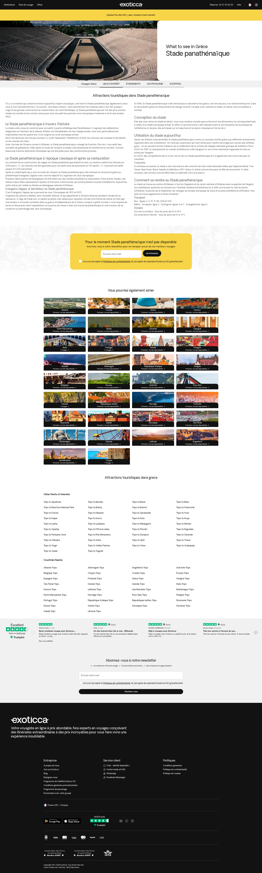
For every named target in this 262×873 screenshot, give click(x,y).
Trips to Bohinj (95, 507)
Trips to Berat (138, 502)
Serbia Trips (94, 605)
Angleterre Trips (140, 567)
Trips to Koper (51, 518)
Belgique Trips (51, 573)
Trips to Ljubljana (96, 523)
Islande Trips (138, 584)
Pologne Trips (183, 595)
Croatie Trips (138, 573)
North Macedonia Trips (55, 595)
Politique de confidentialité (116, 261)
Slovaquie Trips (139, 605)
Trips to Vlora (138, 545)
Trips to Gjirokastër (141, 513)
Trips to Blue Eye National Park (59, 507)
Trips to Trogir (50, 545)
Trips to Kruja (182, 518)
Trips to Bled (182, 502)
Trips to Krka (138, 518)
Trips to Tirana (183, 540)
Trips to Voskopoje (185, 545)
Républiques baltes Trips (144, 600)
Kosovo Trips (50, 589)
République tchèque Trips (100, 600)
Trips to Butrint (139, 507)
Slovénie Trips (183, 605)
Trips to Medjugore (141, 523)
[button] (152, 253)
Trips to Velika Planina (99, 545)
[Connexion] (256, 4)
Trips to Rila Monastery (99, 534)
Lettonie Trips (94, 589)
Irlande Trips (94, 584)
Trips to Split (138, 540)
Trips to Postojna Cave (55, 534)
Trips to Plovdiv (140, 529)
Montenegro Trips (185, 589)
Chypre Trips (94, 573)
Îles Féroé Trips (51, 584)
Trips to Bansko (95, 502)
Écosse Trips (182, 573)
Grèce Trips (138, 578)
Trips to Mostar (183, 523)
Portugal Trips (50, 600)
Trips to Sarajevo (140, 534)
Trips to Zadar (51, 551)
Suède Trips (49, 611)
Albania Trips (50, 567)
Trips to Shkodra (52, 540)
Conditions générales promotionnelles (60, 785)
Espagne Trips (51, 578)
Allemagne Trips (96, 567)
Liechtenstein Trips (141, 589)
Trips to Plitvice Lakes (98, 529)
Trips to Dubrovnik (185, 507)
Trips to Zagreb (95, 551)
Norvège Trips (95, 595)
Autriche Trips (183, 567)
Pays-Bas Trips (139, 595)
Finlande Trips (95, 578)
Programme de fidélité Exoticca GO (60, 781)
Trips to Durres (51, 513)
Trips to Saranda (184, 534)
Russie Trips (50, 605)
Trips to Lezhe (50, 523)
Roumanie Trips (184, 600)
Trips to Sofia (94, 540)
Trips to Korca (95, 518)
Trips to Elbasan (96, 513)
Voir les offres (131, 19)
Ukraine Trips (94, 611)
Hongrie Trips (183, 578)
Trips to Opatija (51, 529)
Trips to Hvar (182, 513)
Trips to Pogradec (185, 529)
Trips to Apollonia (52, 502)
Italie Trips (181, 584)
